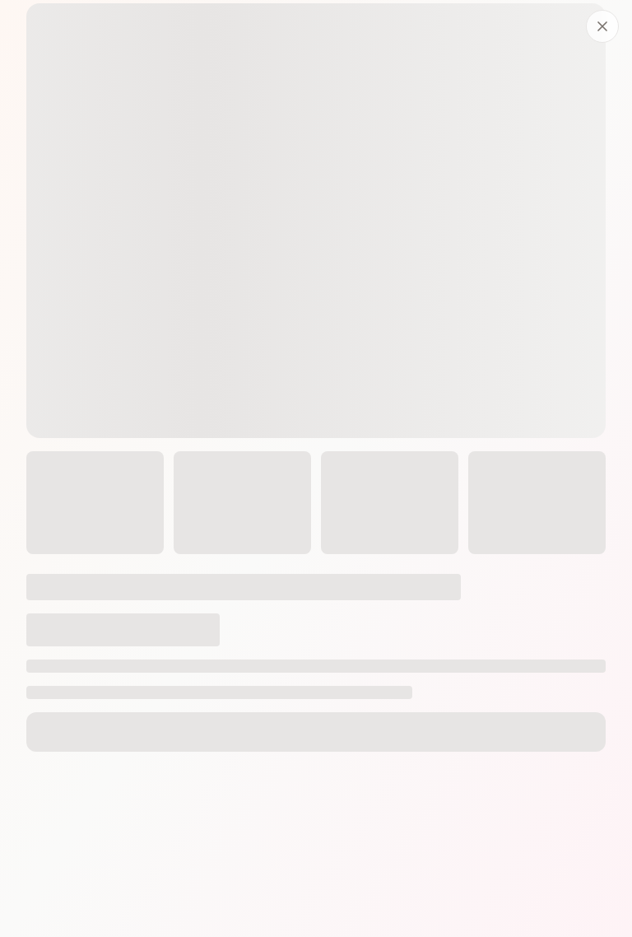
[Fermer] (602, 26)
